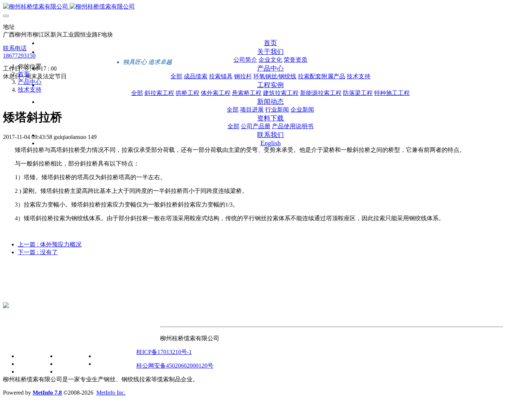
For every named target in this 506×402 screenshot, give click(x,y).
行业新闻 (68, 364)
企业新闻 (68, 371)
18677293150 (19, 55)
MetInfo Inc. (111, 392)
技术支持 (29, 89)
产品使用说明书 (115, 364)
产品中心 (29, 82)
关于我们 (15, 340)
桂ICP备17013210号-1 (164, 352)
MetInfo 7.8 (47, 392)
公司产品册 (109, 356)
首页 (270, 43)
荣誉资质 (29, 371)
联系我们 (148, 340)
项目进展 (68, 356)
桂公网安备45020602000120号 (174, 365)
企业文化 (29, 364)
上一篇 (49, 244)
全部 (176, 76)
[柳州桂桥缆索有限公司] (253, 7)
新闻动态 (53, 340)
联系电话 (15, 48)
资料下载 (92, 340)
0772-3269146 (20, 293)
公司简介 (29, 356)
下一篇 (38, 252)
